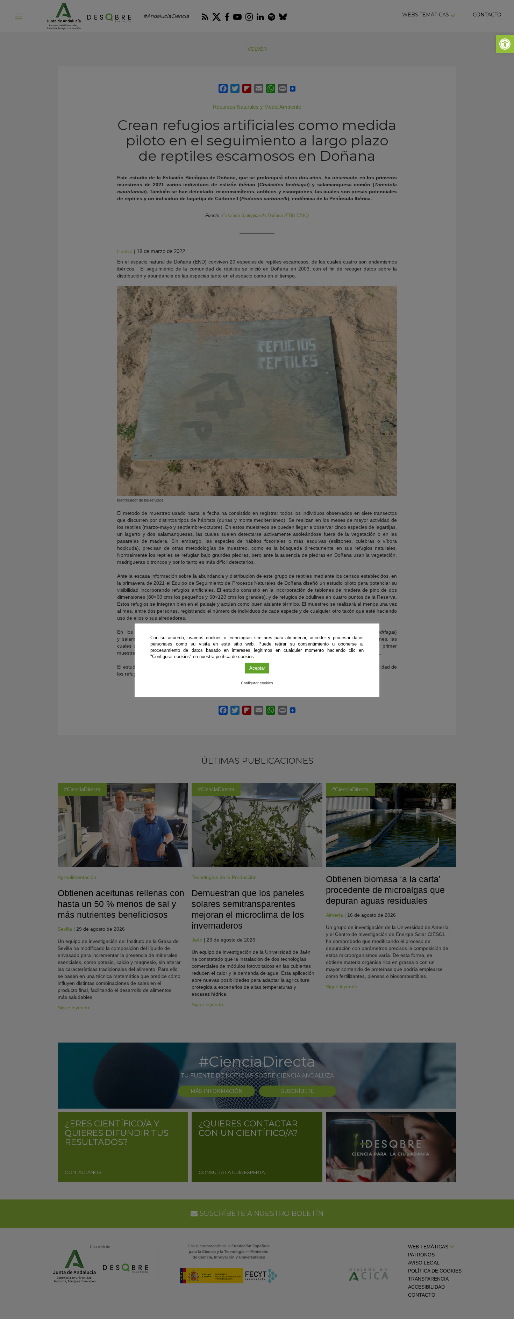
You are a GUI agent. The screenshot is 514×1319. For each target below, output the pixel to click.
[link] (505, 44)
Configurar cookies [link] (257, 683)
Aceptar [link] (257, 668)
